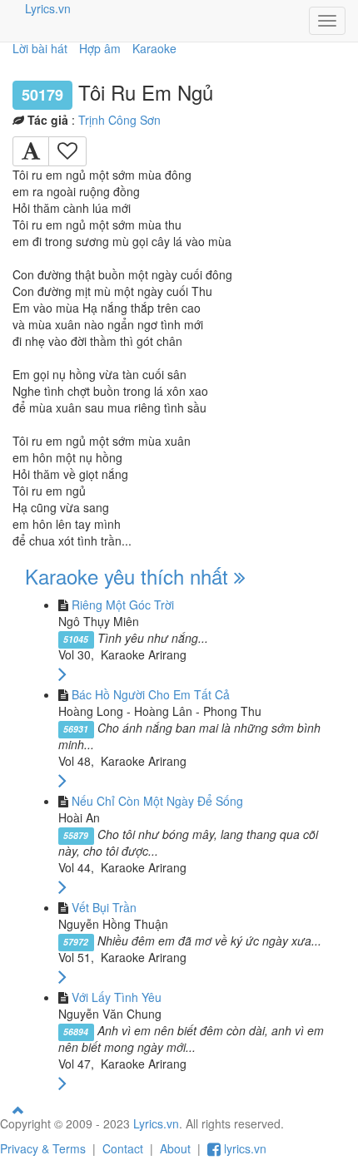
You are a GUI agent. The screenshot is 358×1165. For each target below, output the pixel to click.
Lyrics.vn (48, 8)
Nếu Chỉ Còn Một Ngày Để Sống (157, 800)
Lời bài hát (39, 48)
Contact (122, 1148)
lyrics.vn (243, 1148)
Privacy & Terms (43, 1148)
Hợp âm (100, 48)
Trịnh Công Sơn (119, 119)
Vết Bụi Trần (104, 907)
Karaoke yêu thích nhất (129, 575)
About (175, 1148)
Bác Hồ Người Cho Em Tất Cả (151, 694)
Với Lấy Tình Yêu (117, 997)
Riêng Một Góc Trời (123, 604)
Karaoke (154, 48)
